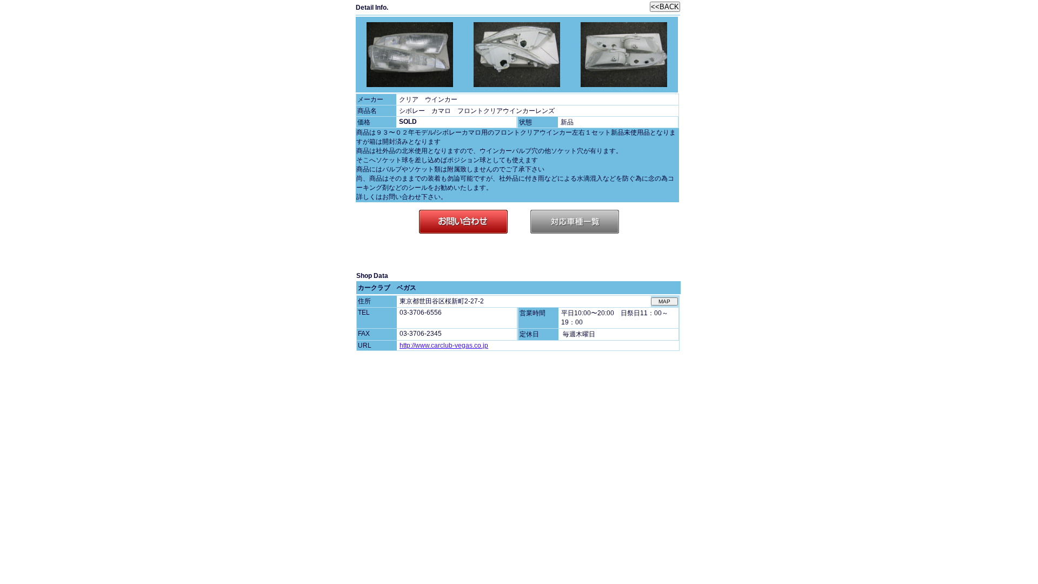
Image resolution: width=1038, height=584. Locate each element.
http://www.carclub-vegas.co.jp (444, 345)
